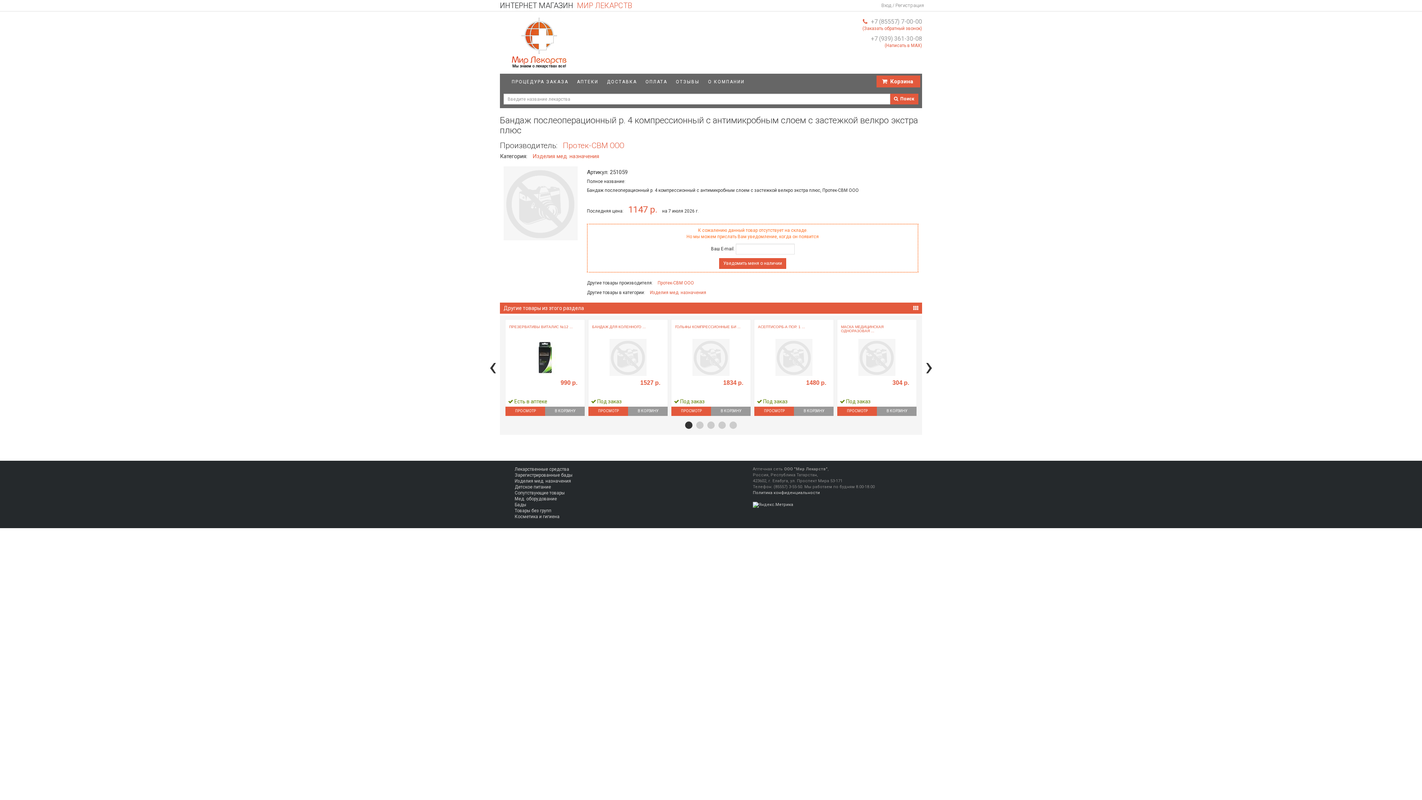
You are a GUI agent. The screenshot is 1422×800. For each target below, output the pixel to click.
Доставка (622, 81)
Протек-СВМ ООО (593, 145)
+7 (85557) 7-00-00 (896, 21)
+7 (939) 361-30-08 (896, 38)
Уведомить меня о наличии (752, 263)
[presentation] (493, 366)
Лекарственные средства (542, 469)
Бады (520, 504)
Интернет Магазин (566, 5)
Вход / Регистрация (902, 5)
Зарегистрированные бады (544, 475)
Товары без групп (533, 510)
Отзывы (688, 81)
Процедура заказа (540, 81)
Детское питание (533, 487)
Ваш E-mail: (723, 248)
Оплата (656, 81)
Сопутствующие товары (540, 493)
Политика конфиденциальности (786, 492)
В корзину (565, 411)
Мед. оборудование (536, 498)
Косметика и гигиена (537, 516)
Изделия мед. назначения (566, 156)
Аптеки (587, 81)
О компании (726, 81)
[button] (688, 425)
